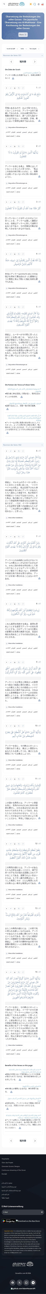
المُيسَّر (13, 132)
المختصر (19, 132)
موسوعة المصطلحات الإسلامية (11, 1190)
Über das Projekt (7, 1162)
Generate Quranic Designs (11, 1166)
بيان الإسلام (5, 1194)
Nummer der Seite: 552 (12, 444)
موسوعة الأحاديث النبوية (9, 1186)
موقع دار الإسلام (7, 1183)
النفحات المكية (10, 136)
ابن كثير (30, 132)
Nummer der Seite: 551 (12, 55)
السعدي (24, 132)
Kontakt (4, 1174)
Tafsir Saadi (5, 1198)
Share (21, 34)
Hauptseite (5, 1158)
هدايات (18, 136)
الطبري (35, 132)
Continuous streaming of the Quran (14, 1170)
